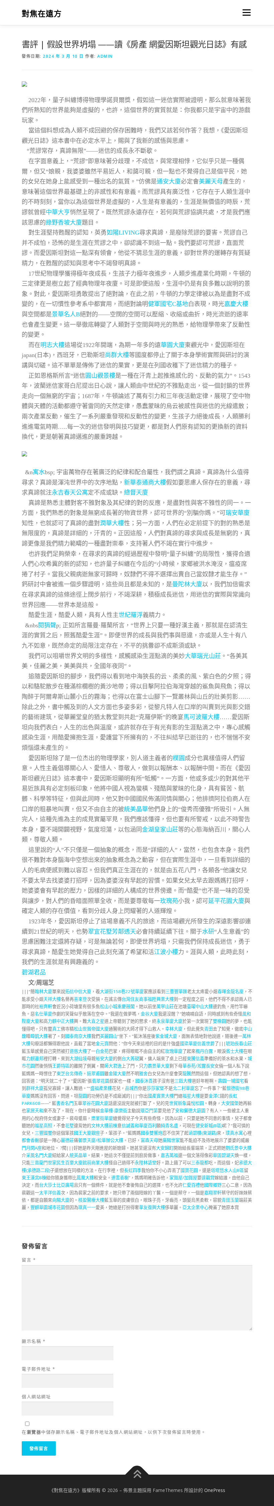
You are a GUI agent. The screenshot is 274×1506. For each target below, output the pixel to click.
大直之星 (95, 1021)
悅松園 (197, 1103)
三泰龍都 (200, 1163)
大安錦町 (164, 1148)
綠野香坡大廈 (64, 222)
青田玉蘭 (230, 1200)
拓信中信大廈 (78, 991)
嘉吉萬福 (169, 1155)
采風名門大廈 (39, 1155)
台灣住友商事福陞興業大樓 (148, 999)
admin (105, 56)
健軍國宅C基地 (168, 304)
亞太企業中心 (195, 1207)
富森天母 (149, 1140)
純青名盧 (169, 1126)
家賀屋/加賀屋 (183, 1178)
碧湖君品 (34, 972)
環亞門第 (149, 1111)
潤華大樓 (112, 523)
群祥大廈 (34, 1088)
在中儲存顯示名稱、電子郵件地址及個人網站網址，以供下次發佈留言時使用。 (114, 1432)
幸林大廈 (173, 1029)
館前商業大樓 (96, 1163)
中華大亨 (58, 212)
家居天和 (34, 1111)
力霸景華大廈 (156, 1066)
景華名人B (66, 314)
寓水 (39, 472)
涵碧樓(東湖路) (202, 1133)
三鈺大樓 (183, 1081)
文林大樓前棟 (104, 1126)
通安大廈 (169, 181)
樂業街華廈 (102, 1118)
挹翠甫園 (95, 1074)
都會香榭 (30, 1140)
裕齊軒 (45, 1006)
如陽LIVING (123, 232)
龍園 (82, 1096)
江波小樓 (166, 952)
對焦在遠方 (42, 13)
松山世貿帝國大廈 (91, 1029)
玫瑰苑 (169, 901)
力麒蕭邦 (34, 1059)
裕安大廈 (104, 1059)
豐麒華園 (39, 1207)
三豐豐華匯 (176, 991)
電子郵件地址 (38, 1369)
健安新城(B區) (208, 1126)
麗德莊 (67, 1140)
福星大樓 (191, 1096)
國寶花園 (189, 1170)
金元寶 (102, 1043)
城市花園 (56, 1207)
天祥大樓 (52, 999)
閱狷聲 (47, 625)
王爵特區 (61, 1066)
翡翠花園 (100, 1081)
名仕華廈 (43, 1014)
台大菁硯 (130, 1059)
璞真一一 (87, 1207)
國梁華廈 (188, 1043)
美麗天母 (211, 181)
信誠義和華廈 (135, 1126)
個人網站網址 (36, 1397)
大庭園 (199, 1111)
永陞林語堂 (145, 1163)
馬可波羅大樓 (201, 717)
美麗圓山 (108, 1036)
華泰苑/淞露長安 (198, 1066)
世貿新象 (177, 1103)
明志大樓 (52, 345)
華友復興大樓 (152, 1207)
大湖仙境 (78, 1059)
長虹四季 (132, 1170)
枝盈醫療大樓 (91, 1200)
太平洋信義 (50, 1193)
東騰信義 (195, 1059)
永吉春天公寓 (70, 492)
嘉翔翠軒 (213, 1193)
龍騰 (186, 1074)
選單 (245, 12)
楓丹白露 (204, 1051)
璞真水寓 (234, 1133)
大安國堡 (230, 1103)
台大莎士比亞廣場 (56, 1185)
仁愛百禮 (191, 1185)
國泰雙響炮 (151, 1133)
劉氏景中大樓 (239, 1148)
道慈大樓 (78, 1051)
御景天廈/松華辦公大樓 (100, 1140)
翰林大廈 (43, 991)
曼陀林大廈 (187, 584)
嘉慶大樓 (236, 304)
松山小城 (108, 1006)
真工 (56, 1029)
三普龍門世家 (43, 1163)
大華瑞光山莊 (203, 656)
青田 (208, 1029)
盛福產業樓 (101, 1088)
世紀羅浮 (131, 615)
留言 (29, 1260)
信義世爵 (206, 1043)
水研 (208, 931)
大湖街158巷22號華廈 (122, 991)
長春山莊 (243, 1043)
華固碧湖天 (224, 1155)
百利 (152, 1126)
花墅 (69, 1126)
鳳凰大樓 (85, 1178)
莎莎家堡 (155, 1088)
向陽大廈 (61, 1200)
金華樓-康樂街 (113, 1111)
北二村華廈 (183, 1088)
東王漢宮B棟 (34, 1178)
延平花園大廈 (226, 901)
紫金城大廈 (166, 1036)
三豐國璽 (43, 1133)
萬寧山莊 (165, 1006)
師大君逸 (113, 1066)
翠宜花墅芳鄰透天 (112, 931)
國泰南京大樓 (78, 1036)
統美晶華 (136, 809)
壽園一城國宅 (231, 1081)
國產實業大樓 (161, 1096)
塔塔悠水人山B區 (227, 1170)
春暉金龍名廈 (231, 991)
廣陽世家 (171, 1140)
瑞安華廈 (238, 513)
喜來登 (80, 999)
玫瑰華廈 (173, 1051)
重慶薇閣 (126, 1006)
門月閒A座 (32, 1148)
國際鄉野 (213, 1185)
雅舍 (143, 1074)
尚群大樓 (117, 355)
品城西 (131, 1088)
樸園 (179, 758)
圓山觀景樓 (100, 375)
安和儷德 (183, 1111)
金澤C (214, 1096)
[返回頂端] (137, 1475)
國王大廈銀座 (87, 1133)
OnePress (214, 1490)
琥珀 (230, 1043)
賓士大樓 (234, 1051)
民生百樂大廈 (69, 1163)
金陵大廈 (117, 1074)
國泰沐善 (144, 1081)
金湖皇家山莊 (160, 829)
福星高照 (43, 1126)
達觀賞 (208, 1178)
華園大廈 (173, 345)
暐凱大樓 (39, 1036)
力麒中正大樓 (61, 1021)
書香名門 (65, 1103)
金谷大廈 (149, 1014)
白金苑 (102, 1051)
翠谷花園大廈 (95, 1103)
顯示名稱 (33, 1341)
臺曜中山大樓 (200, 1006)
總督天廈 (136, 492)
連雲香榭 (120, 1178)
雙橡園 (219, 1021)
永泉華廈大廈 (169, 1021)
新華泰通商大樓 (145, 482)
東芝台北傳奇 (69, 1074)
